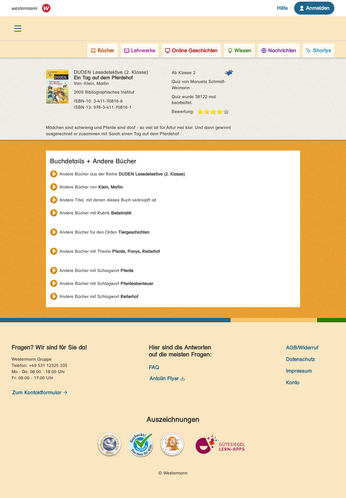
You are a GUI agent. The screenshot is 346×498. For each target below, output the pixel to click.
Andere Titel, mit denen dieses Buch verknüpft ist (107, 199)
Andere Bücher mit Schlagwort (96, 270)
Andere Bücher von (91, 187)
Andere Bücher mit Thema (109, 251)
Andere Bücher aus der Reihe (122, 174)
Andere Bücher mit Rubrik (95, 212)
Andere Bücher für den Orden (104, 232)
